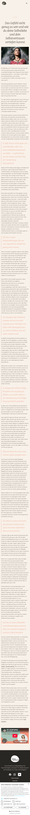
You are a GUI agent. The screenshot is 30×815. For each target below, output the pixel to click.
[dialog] (15, 798)
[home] (3, 3)
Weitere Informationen (20, 795)
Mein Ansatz (15, 778)
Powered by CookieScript (15, 813)
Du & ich (15, 780)
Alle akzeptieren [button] (8, 807)
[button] (26, 3)
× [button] (28, 783)
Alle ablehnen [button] (22, 807)
